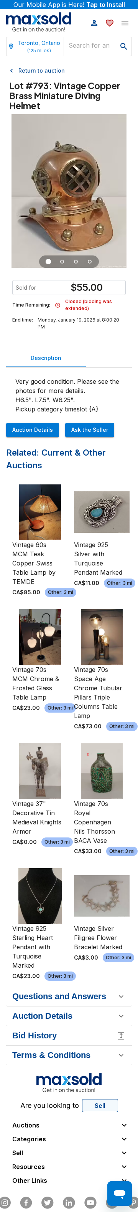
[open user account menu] (94, 23)
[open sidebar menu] (125, 23)
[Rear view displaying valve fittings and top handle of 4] (75, 261)
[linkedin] (69, 1203)
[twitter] (47, 1203)
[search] (123, 46)
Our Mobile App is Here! (69, 4)
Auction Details (32, 429)
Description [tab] (46, 358)
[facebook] (26, 1203)
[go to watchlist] (109, 23)
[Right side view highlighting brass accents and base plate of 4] (62, 261)
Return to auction (41, 70)
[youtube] (90, 1203)
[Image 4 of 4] (89, 261)
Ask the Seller (89, 429)
